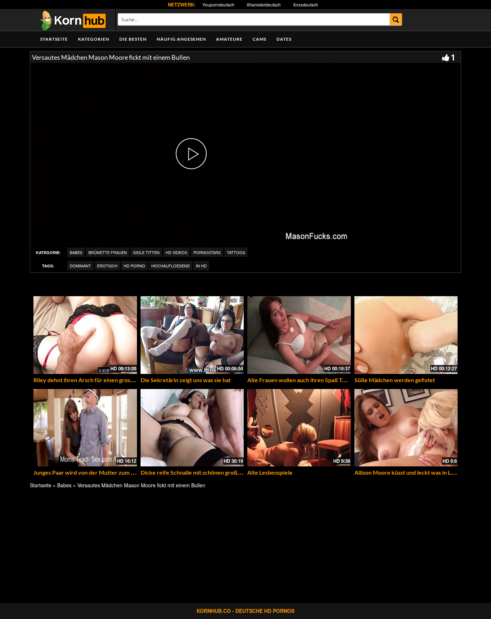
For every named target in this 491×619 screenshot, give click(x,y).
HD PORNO (134, 265)
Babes (76, 252)
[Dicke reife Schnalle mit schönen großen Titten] (192, 428)
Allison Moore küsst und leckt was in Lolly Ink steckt (420, 472)
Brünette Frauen (107, 252)
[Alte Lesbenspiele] (299, 428)
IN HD (201, 265)
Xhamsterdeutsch (264, 4)
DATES (284, 39)
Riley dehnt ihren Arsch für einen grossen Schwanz (98, 379)
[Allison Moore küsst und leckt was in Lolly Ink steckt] (406, 428)
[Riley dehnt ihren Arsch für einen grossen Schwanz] (85, 335)
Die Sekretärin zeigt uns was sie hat (186, 379)
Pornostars (207, 252)
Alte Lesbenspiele (270, 472)
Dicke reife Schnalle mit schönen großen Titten (201, 472)
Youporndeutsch (218, 4)
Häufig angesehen (181, 39)
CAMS (259, 39)
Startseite (54, 39)
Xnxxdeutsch (305, 4)
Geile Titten (146, 252)
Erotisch (107, 265)
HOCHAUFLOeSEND (170, 265)
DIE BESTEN (133, 39)
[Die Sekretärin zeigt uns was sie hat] (192, 335)
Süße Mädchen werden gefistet (394, 379)
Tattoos (236, 252)
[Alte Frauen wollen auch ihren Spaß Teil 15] (299, 335)
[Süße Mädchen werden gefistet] (406, 335)
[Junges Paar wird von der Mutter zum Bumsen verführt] (85, 428)
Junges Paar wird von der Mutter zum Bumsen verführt (103, 472)
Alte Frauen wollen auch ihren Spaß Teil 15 (301, 379)
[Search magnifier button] (396, 19)
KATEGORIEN (93, 39)
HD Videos (176, 252)
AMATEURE (229, 39)
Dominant (80, 265)
